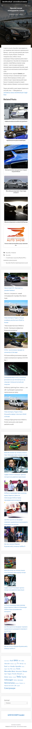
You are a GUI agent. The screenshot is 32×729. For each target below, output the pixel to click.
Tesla (18, 677)
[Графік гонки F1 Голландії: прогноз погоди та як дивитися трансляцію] (16, 465)
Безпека (17, 683)
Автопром (20, 680)
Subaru (10, 677)
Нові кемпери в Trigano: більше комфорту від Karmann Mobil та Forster (14, 320)
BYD (19, 660)
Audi (11, 660)
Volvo (15, 680)
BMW (16, 660)
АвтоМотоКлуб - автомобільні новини (14, 2)
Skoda (6, 677)
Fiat (25, 663)
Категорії (7, 700)
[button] (2, 5)
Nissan (25, 671)
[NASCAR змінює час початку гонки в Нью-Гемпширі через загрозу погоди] (16, 443)
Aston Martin (6, 660)
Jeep (9, 668)
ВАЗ (24, 683)
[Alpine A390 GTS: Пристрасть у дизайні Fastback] (16, 280)
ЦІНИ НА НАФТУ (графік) (16, 715)
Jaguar (5, 668)
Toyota (23, 677)
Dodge (15, 663)
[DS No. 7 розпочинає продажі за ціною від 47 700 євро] (16, 340)
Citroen (12, 663)
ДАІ (15, 685)
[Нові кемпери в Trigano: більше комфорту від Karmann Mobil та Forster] (16, 308)
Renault (19, 674)
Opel (5, 674)
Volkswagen (8, 680)
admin (21, 14)
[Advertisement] (16, 26)
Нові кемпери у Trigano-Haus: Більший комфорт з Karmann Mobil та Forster (15, 414)
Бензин (21, 683)
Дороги (18, 685)
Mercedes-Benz (9, 671)
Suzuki (14, 677)
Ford (5, 666)
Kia (11, 669)
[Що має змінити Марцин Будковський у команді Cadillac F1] (16, 534)
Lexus (14, 668)
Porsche (14, 674)
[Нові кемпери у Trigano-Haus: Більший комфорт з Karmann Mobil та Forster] (16, 402)
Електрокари (9, 688)
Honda (12, 666)
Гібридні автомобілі (9, 685)
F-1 (18, 663)
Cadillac (22, 660)
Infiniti (23, 666)
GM (9, 666)
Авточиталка (9, 683)
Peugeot (9, 674)
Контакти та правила (16, 724)
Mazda (18, 669)
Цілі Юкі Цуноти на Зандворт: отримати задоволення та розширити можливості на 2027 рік (16, 522)
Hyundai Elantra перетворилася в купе (17, 263)
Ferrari (22, 663)
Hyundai (8, 252)
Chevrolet (7, 663)
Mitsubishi (19, 671)
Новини (13, 252)
